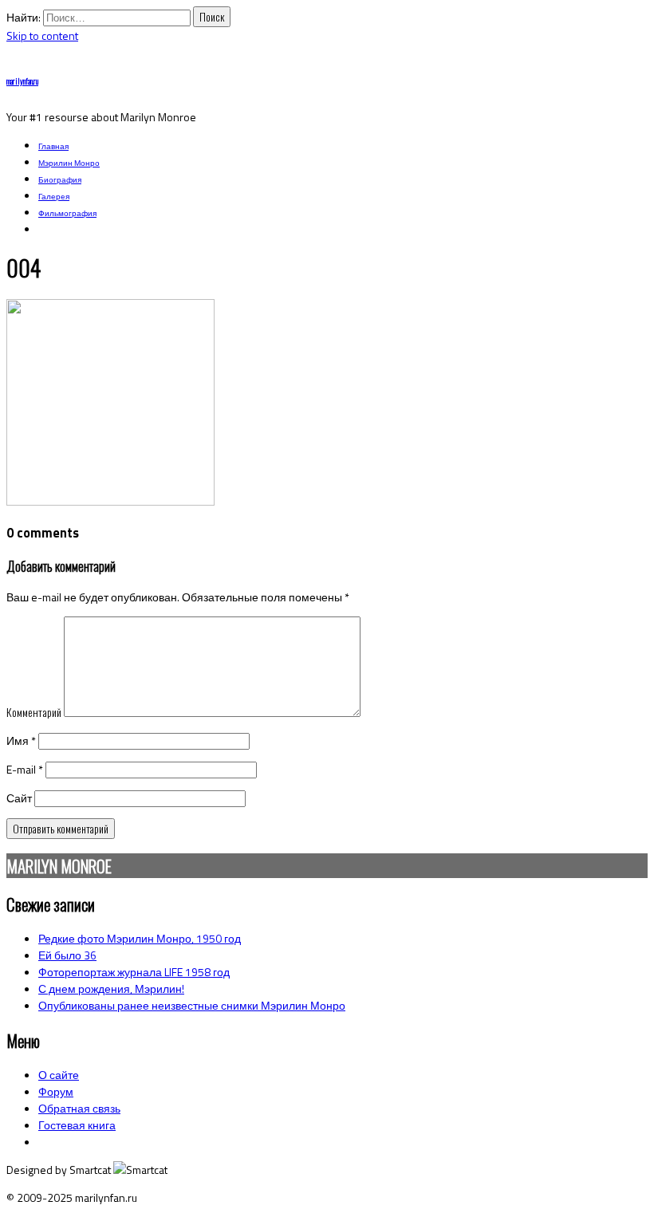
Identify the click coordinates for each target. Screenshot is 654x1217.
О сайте (58, 1074)
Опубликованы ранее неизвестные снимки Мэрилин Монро (191, 1005)
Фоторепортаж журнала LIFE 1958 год (134, 971)
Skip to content (42, 35)
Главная (53, 146)
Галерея (53, 197)
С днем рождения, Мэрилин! (111, 988)
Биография (59, 180)
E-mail (24, 769)
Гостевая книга (77, 1125)
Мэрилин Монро (69, 163)
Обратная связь (79, 1108)
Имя (21, 740)
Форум (55, 1091)
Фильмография (67, 213)
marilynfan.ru (22, 81)
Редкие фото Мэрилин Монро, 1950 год (139, 938)
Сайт (19, 798)
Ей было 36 (67, 955)
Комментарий (33, 711)
